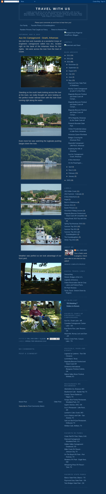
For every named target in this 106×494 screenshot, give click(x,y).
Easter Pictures (69, 208)
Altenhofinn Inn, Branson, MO (74, 389)
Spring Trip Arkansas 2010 (35, 341)
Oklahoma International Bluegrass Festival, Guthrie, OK (74, 369)
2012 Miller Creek (70, 191)
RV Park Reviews (70, 288)
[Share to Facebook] (57, 339)
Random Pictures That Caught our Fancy (34, 29)
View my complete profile (74, 264)
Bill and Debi (81, 250)
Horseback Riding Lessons (73, 210)
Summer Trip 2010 (70, 226)
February (72, 173)
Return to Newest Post (59, 29)
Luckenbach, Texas (71, 359)
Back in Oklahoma (70, 202)
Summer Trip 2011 (70, 229)
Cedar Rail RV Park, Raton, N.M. (75, 436)
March (71, 170)
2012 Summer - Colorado (72, 194)
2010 (68, 62)
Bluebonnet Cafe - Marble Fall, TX (75, 392)
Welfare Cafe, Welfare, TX (73, 426)
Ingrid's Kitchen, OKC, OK (73, 405)
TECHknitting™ (72, 303)
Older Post (57, 402)
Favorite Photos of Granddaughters (43, 25)
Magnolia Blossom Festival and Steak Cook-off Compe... (77, 96)
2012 (68, 55)
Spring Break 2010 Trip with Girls (75, 218)
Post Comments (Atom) (36, 406)
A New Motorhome (70, 197)
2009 (68, 180)
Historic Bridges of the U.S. (73, 277)
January (72, 176)
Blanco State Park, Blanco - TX (74, 478)
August (71, 71)
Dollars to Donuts (73, 306)
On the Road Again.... (75, 163)
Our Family (24, 25)
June (70, 77)
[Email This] (51, 339)
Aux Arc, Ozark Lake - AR (73, 321)
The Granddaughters (71, 237)
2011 (68, 58)
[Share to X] (55, 339)
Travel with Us (53, 9)
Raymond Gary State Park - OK (75, 480)
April (70, 167)
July (70, 74)
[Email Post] (48, 338)
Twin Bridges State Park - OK (74, 483)
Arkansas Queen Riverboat (77, 134)
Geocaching (68, 274)
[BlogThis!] (53, 339)
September (72, 68)
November (72, 64)
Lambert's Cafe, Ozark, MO (73, 413)
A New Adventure (74, 160)
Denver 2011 (68, 205)
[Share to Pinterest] (59, 339)
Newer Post (23, 402)
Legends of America (71, 280)
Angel (66, 199)
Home (40, 402)
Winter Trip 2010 (69, 240)
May (70, 80)
